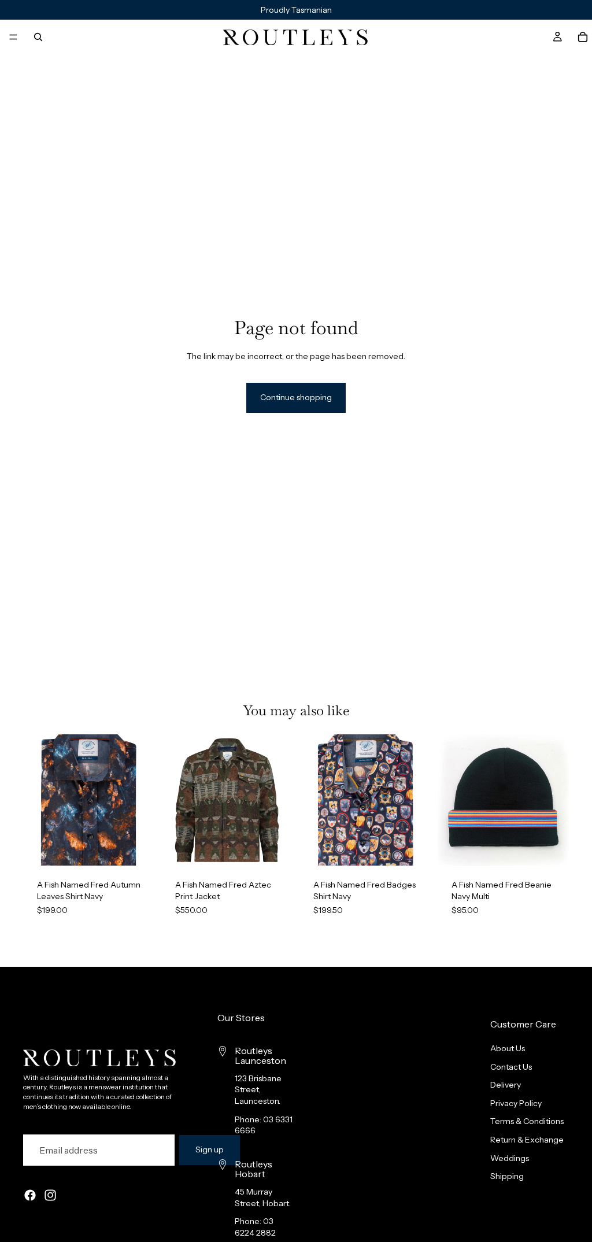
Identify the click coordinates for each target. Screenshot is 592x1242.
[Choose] (136, 848)
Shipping (507, 1176)
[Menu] (13, 37)
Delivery (505, 1085)
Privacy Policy (516, 1103)
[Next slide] (141, 800)
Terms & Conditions (527, 1122)
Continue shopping (296, 397)
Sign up (209, 1149)
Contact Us (511, 1067)
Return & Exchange (527, 1139)
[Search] (38, 37)
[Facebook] (30, 1195)
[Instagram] (50, 1195)
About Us (507, 1048)
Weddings (509, 1158)
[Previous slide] (36, 800)
